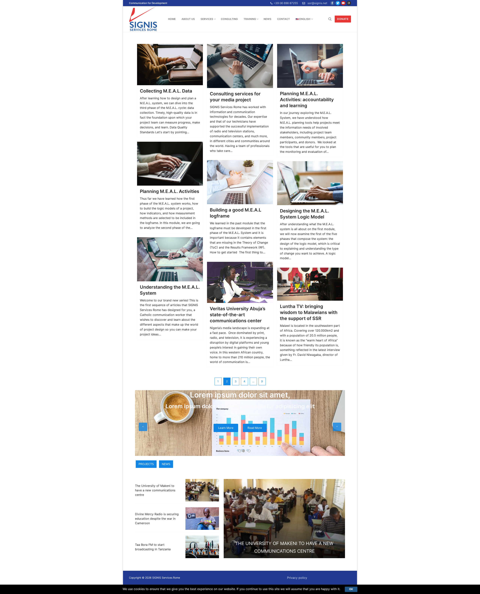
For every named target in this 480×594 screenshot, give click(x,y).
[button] (238, 450)
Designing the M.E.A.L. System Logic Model (304, 214)
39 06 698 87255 (286, 3)
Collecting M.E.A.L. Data (166, 91)
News (166, 464)
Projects (146, 464)
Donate (342, 18)
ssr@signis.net (317, 3)
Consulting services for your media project (235, 96)
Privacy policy (297, 578)
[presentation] (143, 427)
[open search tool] (330, 19)
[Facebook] (332, 3)
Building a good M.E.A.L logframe (235, 213)
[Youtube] (343, 3)
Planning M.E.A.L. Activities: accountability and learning (307, 99)
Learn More (225, 428)
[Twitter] (338, 3)
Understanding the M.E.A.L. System (170, 290)
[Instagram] (349, 3)
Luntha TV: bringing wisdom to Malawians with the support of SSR (309, 312)
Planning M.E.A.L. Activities (169, 191)
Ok (351, 589)
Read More (255, 428)
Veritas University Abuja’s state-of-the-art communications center (237, 314)
